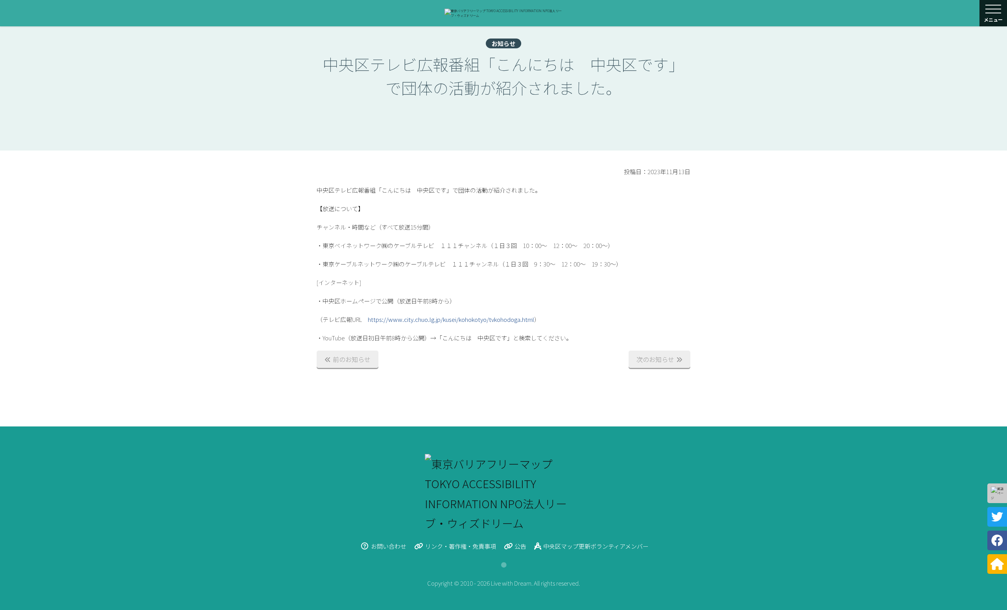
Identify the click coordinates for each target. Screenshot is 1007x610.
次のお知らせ (655, 359)
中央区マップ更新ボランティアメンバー (596, 546)
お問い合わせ (388, 546)
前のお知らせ (352, 359)
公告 (520, 546)
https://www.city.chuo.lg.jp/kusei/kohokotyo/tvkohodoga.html (451, 319)
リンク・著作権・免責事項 (460, 546)
